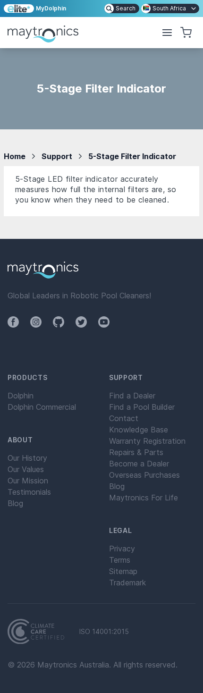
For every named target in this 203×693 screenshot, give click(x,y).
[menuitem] (121, 8)
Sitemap (123, 571)
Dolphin (21, 395)
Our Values (26, 469)
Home (14, 156)
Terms (119, 560)
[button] (167, 32)
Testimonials (29, 492)
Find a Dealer (132, 395)
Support (57, 156)
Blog (15, 503)
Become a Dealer (139, 463)
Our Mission (28, 480)
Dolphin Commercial (42, 407)
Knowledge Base (138, 429)
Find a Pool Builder (142, 407)
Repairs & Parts (136, 452)
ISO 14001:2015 (104, 631)
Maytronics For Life (143, 497)
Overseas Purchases (144, 475)
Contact (123, 418)
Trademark (127, 582)
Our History (27, 458)
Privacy (122, 548)
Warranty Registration (147, 441)
